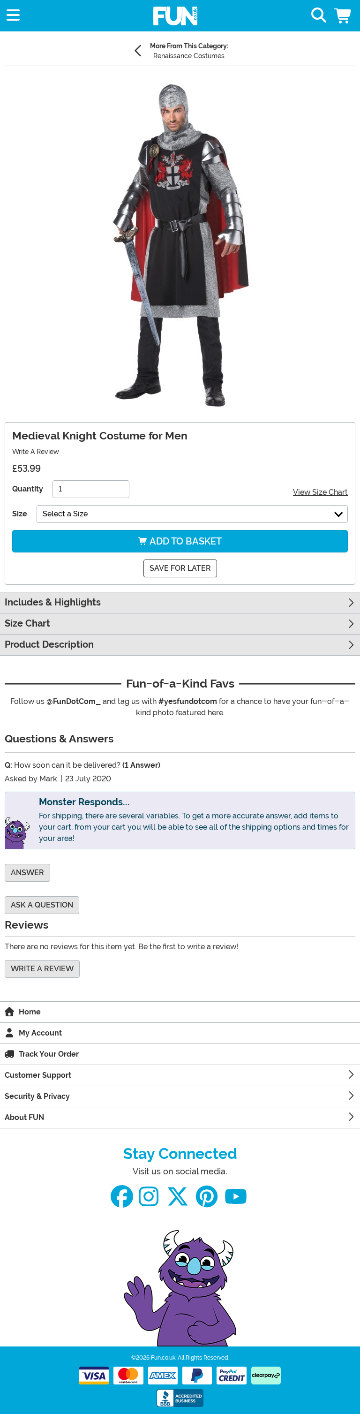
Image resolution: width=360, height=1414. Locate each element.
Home (30, 1011)
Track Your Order (49, 1054)
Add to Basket (185, 541)
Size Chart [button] (27, 623)
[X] (177, 1196)
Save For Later (180, 568)
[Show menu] (13, 16)
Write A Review (35, 451)
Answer (27, 872)
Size (19, 513)
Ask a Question (42, 904)
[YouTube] (236, 1196)
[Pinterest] (206, 1196)
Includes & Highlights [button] (53, 602)
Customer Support (38, 1075)
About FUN (24, 1117)
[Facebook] (122, 1196)
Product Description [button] (49, 644)
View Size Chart (320, 492)
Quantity (27, 488)
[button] (343, 16)
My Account (40, 1032)
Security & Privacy (37, 1096)
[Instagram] (148, 1196)
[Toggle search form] (319, 16)
